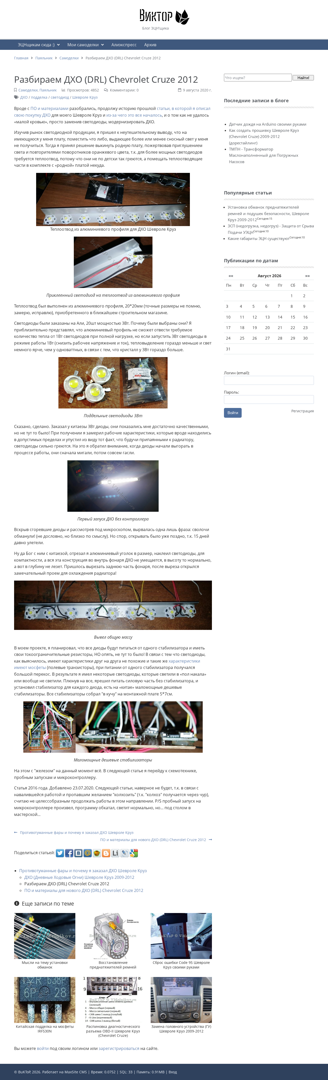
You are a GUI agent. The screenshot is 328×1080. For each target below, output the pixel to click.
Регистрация (302, 410)
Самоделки (69, 57)
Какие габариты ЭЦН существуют (259, 238)
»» (307, 275)
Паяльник (44, 57)
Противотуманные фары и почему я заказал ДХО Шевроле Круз (76, 832)
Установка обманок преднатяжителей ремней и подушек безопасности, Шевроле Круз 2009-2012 (268, 213)
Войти (233, 413)
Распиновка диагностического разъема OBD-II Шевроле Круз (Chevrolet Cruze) (113, 1031)
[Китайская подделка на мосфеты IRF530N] (44, 999)
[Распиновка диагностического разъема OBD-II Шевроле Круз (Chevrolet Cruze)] (113, 999)
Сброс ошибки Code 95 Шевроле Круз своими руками (181, 964)
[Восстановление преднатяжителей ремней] (113, 935)
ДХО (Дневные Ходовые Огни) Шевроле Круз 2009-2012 (79, 877)
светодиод (60, 97)
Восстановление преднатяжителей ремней (113, 964)
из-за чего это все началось (134, 115)
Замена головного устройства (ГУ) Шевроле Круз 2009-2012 (181, 1028)
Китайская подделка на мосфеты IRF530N (45, 1028)
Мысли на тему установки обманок (45, 964)
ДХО (24, 97)
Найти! (303, 78)
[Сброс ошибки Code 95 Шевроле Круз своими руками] (181, 935)
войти (43, 1048)
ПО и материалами (49, 108)
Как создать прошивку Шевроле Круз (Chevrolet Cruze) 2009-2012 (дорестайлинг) (264, 136)
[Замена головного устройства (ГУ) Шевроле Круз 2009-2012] (181, 999)
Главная (21, 57)
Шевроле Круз (85, 97)
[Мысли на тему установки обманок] (44, 935)
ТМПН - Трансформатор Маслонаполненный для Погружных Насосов (263, 155)
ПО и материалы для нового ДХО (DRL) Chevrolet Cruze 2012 (153, 839)
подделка (39, 97)
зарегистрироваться (119, 1048)
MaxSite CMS (76, 1071)
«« (231, 275)
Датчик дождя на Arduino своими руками (267, 124)
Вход (173, 1071)
